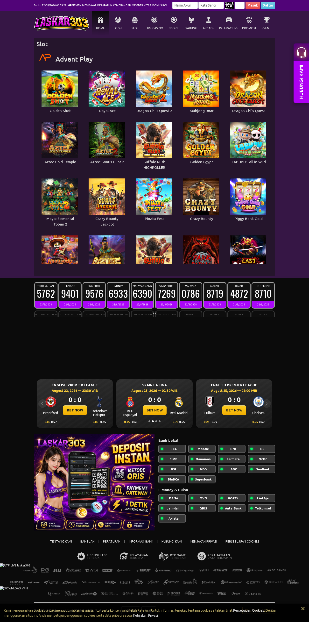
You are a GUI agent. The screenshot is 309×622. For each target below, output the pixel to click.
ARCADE (208, 28)
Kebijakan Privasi (145, 615)
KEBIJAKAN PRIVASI (203, 541)
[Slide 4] (160, 421)
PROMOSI (249, 28)
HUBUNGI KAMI (172, 541)
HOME (100, 28)
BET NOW (84, 410)
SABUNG (191, 28)
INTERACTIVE (228, 28)
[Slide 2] (153, 421)
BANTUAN (87, 541)
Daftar (268, 5)
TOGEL (118, 28)
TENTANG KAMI (61, 541)
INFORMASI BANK (141, 541)
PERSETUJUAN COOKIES (242, 541)
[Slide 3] (156, 421)
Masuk (252, 5)
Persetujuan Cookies (248, 610)
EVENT (266, 28)
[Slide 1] (149, 421)
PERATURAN (111, 541)
